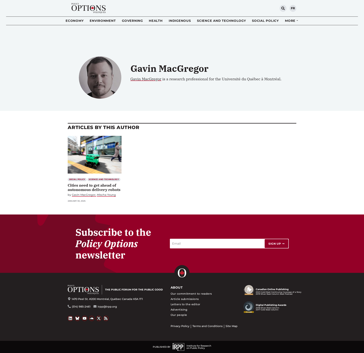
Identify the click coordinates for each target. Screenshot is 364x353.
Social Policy (265, 21)
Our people (179, 315)
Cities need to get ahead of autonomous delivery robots (94, 187)
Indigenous (180, 21)
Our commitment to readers (191, 293)
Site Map (232, 326)
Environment (103, 21)
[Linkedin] (70, 318)
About (177, 287)
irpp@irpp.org (107, 306)
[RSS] (106, 318)
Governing (132, 21)
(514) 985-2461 (81, 306)
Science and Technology (221, 21)
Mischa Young (106, 194)
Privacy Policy (180, 326)
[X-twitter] (98, 318)
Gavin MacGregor (145, 78)
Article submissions (185, 299)
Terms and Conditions (207, 326)
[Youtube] (84, 318)
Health (156, 21)
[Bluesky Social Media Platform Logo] (77, 318)
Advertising (179, 309)
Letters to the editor (185, 304)
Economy (75, 21)
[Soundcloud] (91, 318)
